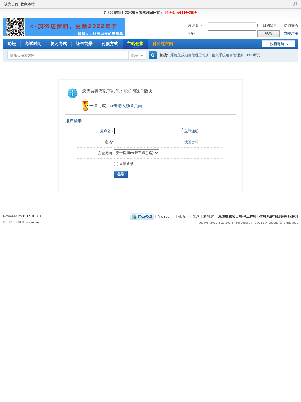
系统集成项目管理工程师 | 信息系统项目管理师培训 (258, 216)
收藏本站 (28, 4)
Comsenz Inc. (31, 222)
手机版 (180, 216)
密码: (109, 142)
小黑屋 (194, 216)
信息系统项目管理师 (227, 55)
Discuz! (29, 216)
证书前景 (84, 43)
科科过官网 (163, 43)
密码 (191, 33)
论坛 (12, 43)
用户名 (193, 25)
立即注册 (291, 33)
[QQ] (142, 216)
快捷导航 (277, 44)
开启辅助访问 (289, 4)
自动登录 (270, 25)
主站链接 (135, 43)
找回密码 (291, 25)
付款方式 (110, 43)
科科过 (208, 216)
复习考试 (59, 43)
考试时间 (33, 43)
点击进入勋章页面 (125, 105)
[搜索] (152, 55)
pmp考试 (253, 55)
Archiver (164, 216)
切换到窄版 (294, 4)
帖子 (134, 56)
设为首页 (11, 4)
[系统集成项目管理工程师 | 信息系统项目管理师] (64, 35)
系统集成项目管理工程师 (189, 55)
